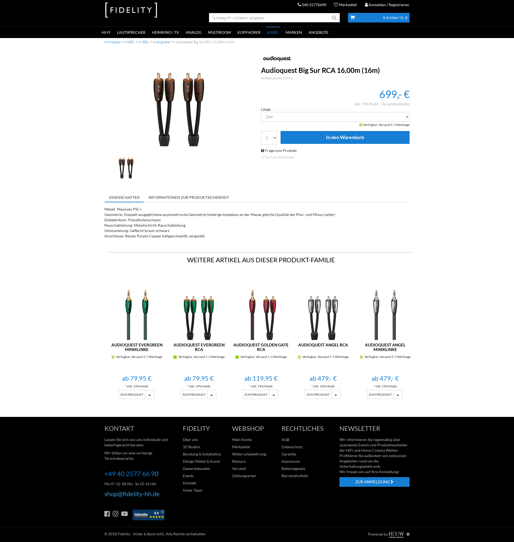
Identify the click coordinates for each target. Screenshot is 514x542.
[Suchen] (334, 18)
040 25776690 (313, 4)
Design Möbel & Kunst (201, 461)
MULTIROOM (219, 32)
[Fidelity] (131, 10)
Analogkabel (162, 42)
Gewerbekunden (196, 468)
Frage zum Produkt (280, 150)
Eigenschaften (124, 197)
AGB (285, 439)
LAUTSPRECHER (131, 32)
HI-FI (106, 32)
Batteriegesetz (293, 468)
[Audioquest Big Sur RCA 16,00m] (179, 99)
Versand (239, 468)
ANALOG (193, 32)
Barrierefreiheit (295, 475)
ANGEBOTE (318, 32)
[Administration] (408, 534)
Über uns (190, 439)
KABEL (273, 32)
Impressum (291, 461)
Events (188, 475)
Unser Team (192, 490)
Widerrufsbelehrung (249, 454)
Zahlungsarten (244, 475)
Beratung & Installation (202, 454)
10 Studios (191, 446)
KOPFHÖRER (248, 32)
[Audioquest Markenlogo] (335, 59)
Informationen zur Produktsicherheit (189, 197)
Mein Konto (242, 439)
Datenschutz (292, 446)
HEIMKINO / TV (165, 32)
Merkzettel (347, 4)
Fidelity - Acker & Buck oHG (141, 534)
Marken (294, 32)
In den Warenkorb (345, 137)
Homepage (112, 42)
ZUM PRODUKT (131, 395)
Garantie (289, 454)
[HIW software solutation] (397, 534)
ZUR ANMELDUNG (373, 481)
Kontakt (189, 483)
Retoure (238, 461)
